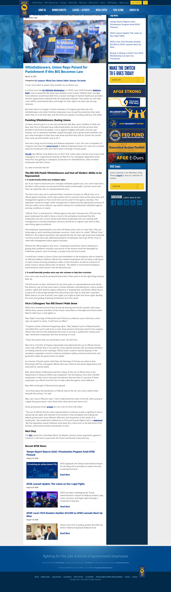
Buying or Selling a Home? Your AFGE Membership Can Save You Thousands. (126, 56)
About (37, 577)
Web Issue (124, 3)
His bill (28, 154)
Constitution (67, 577)
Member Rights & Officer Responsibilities (109, 577)
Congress (41, 81)
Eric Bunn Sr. (89, 563)
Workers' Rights (62, 81)
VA (36, 81)
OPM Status (112, 3)
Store (102, 3)
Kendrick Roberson (123, 563)
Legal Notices (56, 577)
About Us (42, 10)
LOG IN (137, 3)
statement (97, 420)
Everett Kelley (59, 563)
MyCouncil (93, 3)
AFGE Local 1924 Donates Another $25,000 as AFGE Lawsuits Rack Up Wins (125, 44)
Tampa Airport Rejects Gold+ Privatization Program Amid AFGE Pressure (125, 24)
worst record (52, 146)
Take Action (118, 10)
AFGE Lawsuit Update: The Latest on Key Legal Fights (55, 483)
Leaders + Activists (81, 10)
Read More (65, 474)
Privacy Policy (78, 577)
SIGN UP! (116, 79)
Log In (119, 175)
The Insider (81, 81)
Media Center (101, 10)
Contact (127, 577)
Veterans (72, 81)
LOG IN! (116, 186)
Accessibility (90, 577)
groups (50, 407)
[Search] (145, 2)
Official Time (51, 81)
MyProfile (73, 3)
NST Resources (51, 3)
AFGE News (37, 3)
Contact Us (134, 10)
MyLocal (83, 3)
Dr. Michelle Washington (53, 90)
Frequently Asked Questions (103, 568)
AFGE (142, 571)
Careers (134, 577)
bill (30, 435)
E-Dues (63, 3)
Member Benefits (59, 10)
